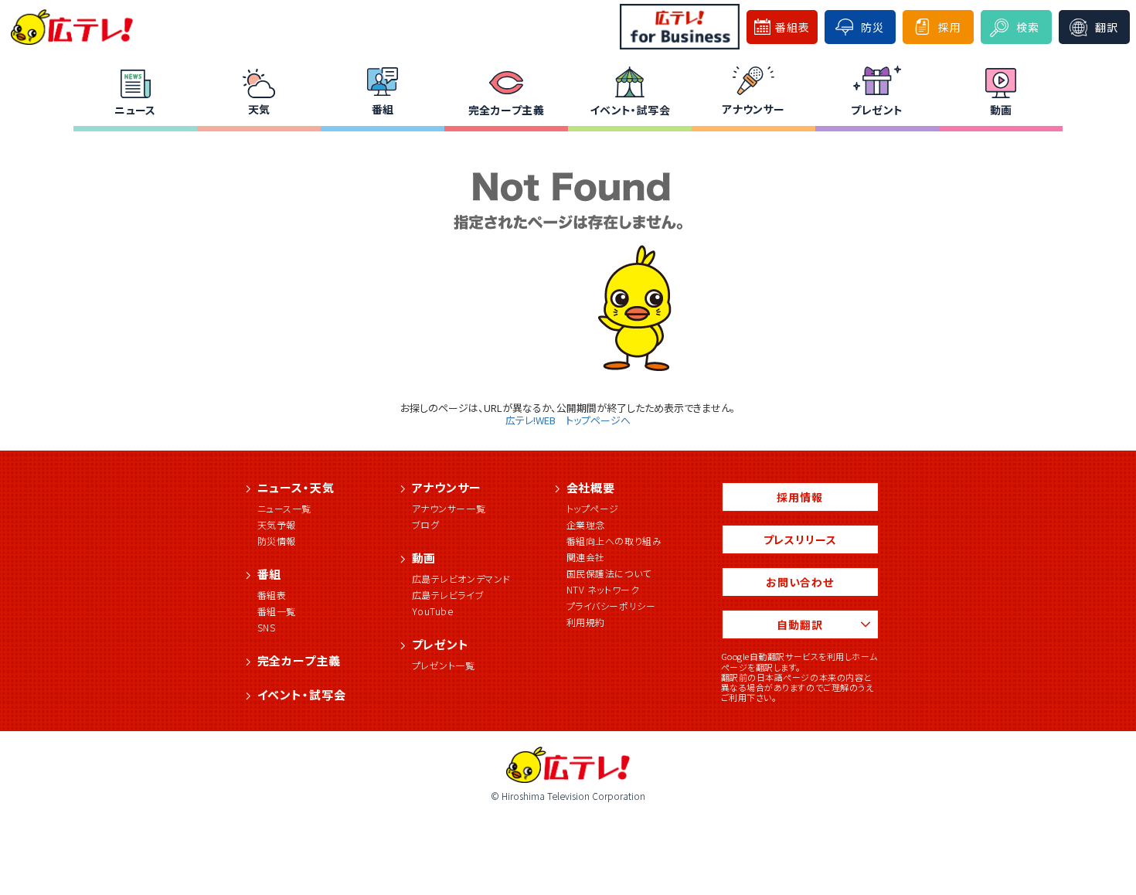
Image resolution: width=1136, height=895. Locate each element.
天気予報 (276, 524)
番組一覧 (276, 611)
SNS (266, 627)
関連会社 (585, 556)
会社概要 (591, 487)
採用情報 (799, 497)
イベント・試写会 (630, 109)
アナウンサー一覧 (449, 508)
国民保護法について (608, 573)
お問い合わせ (800, 582)
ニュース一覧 (284, 508)
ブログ (426, 524)
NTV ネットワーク (603, 589)
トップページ (593, 508)
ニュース (135, 109)
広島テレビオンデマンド (462, 578)
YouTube (433, 611)
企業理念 (585, 524)
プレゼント (877, 109)
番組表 (272, 594)
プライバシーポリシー (611, 605)
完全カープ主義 (506, 109)
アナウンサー (753, 109)
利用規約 (585, 621)
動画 (1001, 109)
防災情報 (276, 540)
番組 (383, 109)
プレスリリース (800, 539)
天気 (259, 109)
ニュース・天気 (296, 487)
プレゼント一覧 (443, 665)
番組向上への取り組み (614, 540)
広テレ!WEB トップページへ (568, 420)
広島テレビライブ (448, 594)
